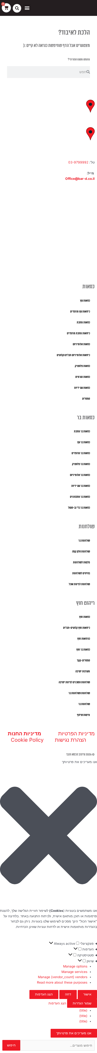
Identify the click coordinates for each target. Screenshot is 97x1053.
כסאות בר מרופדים (81, 453)
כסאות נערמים (82, 377)
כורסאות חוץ (83, 639)
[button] (27, 8)
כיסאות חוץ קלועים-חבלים (76, 628)
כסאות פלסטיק (82, 366)
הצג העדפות (44, 994)
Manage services (74, 972)
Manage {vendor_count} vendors (62, 977)
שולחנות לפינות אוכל (79, 584)
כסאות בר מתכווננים (80, 497)
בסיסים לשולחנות (81, 573)
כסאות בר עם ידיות (80, 486)
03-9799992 (78, 162)
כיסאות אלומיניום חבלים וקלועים (73, 355)
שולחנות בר (84, 540)
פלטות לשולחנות (81, 562)
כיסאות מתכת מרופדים (78, 333)
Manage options (75, 966)
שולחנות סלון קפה (81, 551)
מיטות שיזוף (83, 715)
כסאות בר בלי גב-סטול (79, 508)
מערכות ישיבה (82, 671)
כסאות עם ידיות (82, 388)
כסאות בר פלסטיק (81, 464)
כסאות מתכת (83, 322)
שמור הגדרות (82, 1003)
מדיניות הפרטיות (76, 733)
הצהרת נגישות (70, 740)
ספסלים (86, 399)
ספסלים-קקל (83, 660)
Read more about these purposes (62, 982)
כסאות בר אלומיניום (80, 475)
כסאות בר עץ (83, 442)
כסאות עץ (85, 301)
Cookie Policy (27, 740)
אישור (87, 994)
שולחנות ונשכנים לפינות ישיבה (74, 682)
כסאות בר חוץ (83, 649)
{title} (83, 1010)
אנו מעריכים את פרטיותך (73, 1033)
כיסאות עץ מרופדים (80, 311)
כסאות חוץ (84, 617)
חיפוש (11, 1045)
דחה (68, 994)
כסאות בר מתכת (82, 431)
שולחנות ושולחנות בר (79, 693)
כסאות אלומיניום (81, 344)
